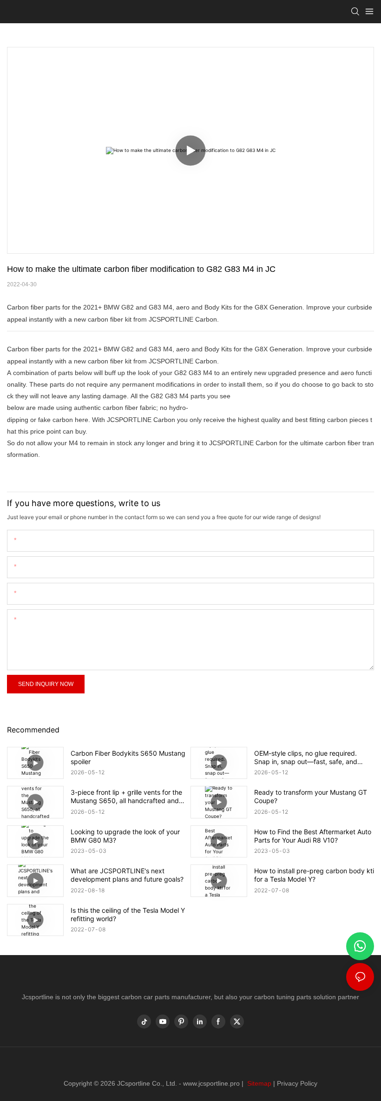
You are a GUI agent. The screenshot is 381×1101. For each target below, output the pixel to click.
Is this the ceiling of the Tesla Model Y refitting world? (128, 914)
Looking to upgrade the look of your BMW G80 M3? (125, 836)
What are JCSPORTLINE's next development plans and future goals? (127, 875)
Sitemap (258, 1083)
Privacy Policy (297, 1083)
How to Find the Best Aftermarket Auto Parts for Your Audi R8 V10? (312, 836)
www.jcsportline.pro (211, 1083)
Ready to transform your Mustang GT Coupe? (310, 796)
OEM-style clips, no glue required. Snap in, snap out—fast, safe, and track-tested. (305, 757)
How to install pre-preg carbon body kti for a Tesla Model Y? (314, 875)
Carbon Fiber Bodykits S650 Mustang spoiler (128, 757)
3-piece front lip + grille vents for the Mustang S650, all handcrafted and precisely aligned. (126, 796)
